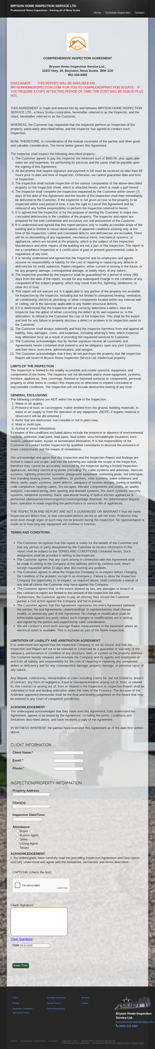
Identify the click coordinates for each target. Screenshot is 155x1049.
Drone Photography (56, 1008)
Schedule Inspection (117, 13)
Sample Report (53, 1003)
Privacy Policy (137, 1043)
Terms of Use (123, 1043)
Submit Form (20, 965)
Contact (139, 13)
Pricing (16, 1003)
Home (97, 13)
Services (85, 997)
